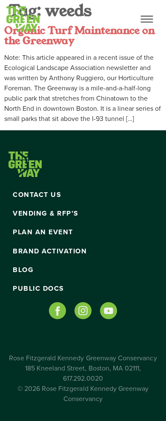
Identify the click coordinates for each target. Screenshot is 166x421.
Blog (23, 270)
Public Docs (38, 288)
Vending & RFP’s (46, 213)
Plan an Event (43, 232)
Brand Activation (50, 251)
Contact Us (37, 195)
